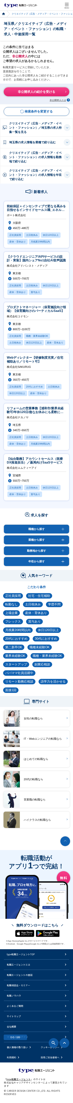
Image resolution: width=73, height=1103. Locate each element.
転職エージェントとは (18, 964)
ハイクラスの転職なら (37, 819)
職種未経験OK (40, 647)
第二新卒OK (13, 647)
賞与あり (34, 621)
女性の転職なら (33, 718)
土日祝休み (33, 604)
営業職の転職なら (35, 799)
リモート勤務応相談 (19, 681)
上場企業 (11, 613)
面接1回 (10, 690)
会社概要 (11, 1026)
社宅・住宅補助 (39, 595)
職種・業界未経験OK (47, 655)
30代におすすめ (46, 638)
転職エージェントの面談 (20, 975)
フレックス (13, 621)
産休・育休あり (36, 613)
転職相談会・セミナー (18, 985)
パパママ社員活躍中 (19, 673)
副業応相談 (42, 664)
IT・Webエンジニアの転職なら (43, 738)
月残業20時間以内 (18, 630)
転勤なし (11, 604)
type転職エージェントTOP (21, 954)
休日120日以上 (48, 630)
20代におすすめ (16, 638)
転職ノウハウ (14, 995)
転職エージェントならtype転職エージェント (20, 5)
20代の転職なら (33, 779)
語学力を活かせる (53, 681)
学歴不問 (54, 604)
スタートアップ (16, 664)
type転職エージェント (3, 13)
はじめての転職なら (36, 759)
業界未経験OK (15, 655)
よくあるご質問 (15, 1005)
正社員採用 (13, 595)
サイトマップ (14, 1016)
